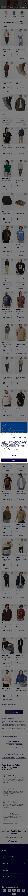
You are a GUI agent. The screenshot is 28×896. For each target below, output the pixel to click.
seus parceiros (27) (9, 441)
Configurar (14, 455)
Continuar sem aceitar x (8, 434)
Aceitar (14, 460)
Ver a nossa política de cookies (7, 452)
